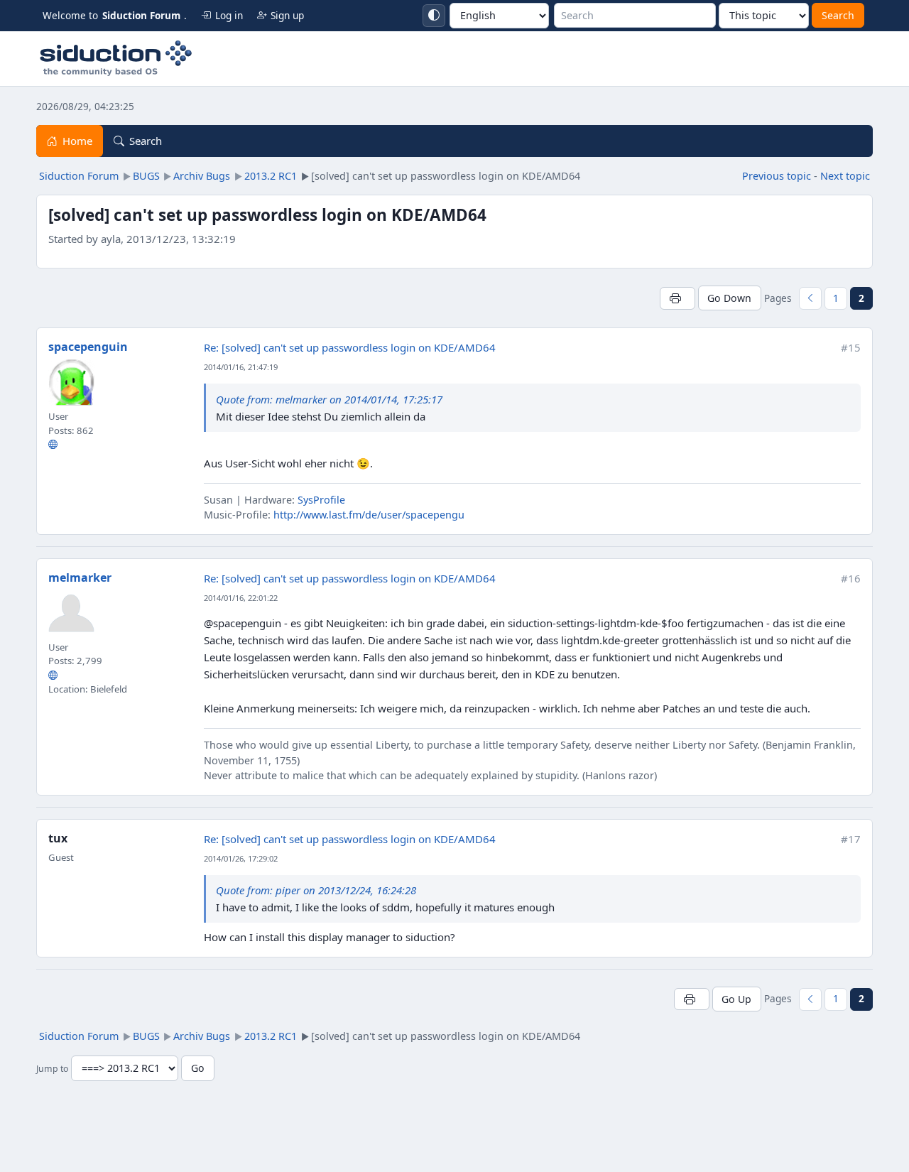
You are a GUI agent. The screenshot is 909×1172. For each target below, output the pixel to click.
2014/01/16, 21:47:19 (241, 367)
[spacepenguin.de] (53, 444)
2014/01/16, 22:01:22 (241, 597)
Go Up (736, 999)
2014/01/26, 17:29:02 (241, 858)
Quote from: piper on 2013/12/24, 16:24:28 (316, 890)
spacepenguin (88, 346)
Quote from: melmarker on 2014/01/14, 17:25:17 (329, 399)
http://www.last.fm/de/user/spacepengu (368, 514)
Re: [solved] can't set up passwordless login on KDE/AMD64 (350, 347)
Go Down (729, 298)
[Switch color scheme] (434, 15)
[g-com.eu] (53, 674)
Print (677, 298)
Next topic (845, 176)
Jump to (52, 1069)
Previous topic (776, 176)
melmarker (79, 577)
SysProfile (321, 499)
